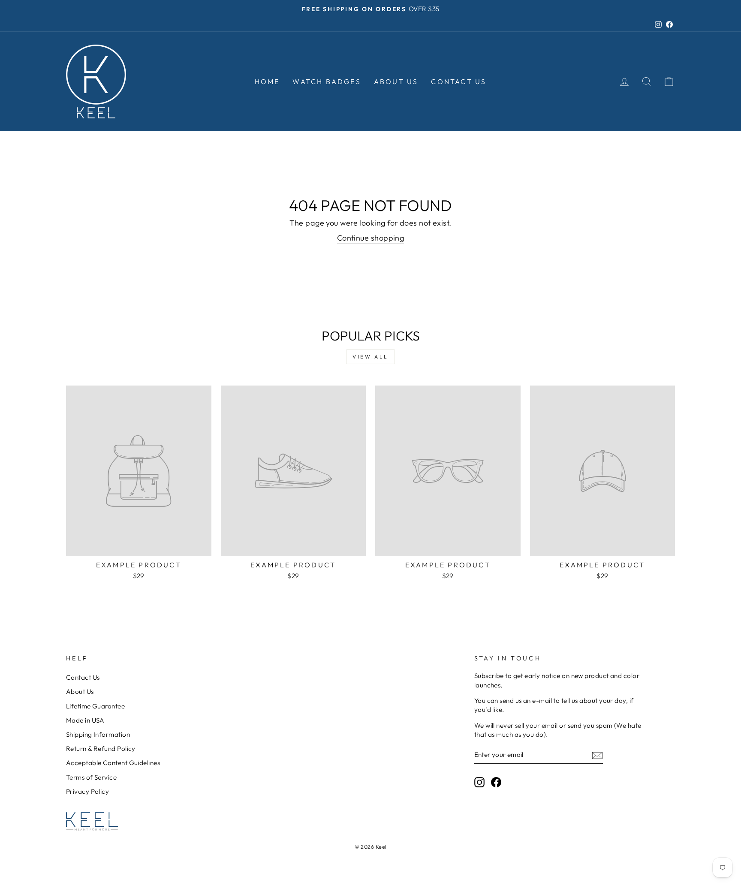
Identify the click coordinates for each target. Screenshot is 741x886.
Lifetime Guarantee (95, 706)
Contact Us (458, 81)
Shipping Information (98, 734)
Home (267, 81)
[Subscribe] (597, 755)
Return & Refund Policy (101, 748)
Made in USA (85, 720)
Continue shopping (370, 238)
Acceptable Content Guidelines (113, 763)
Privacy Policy (87, 791)
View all (370, 356)
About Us (396, 81)
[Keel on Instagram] (479, 782)
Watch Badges (326, 81)
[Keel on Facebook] (496, 782)
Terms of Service (91, 777)
